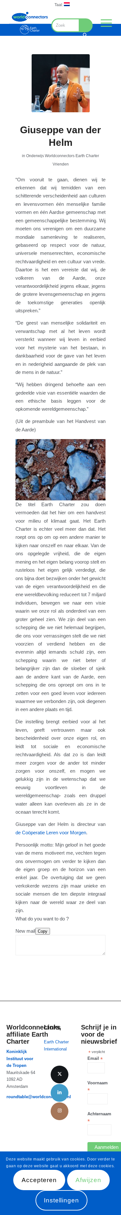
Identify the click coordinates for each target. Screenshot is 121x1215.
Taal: (59, 5)
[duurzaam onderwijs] (61, 83)
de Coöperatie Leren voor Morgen (50, 832)
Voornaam (97, 1086)
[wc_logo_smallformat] (29, 23)
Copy (42, 931)
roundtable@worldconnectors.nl (38, 1096)
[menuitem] (62, 4)
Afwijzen (88, 1180)
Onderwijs (35, 156)
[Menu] (103, 23)
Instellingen (61, 1200)
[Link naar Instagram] (59, 1111)
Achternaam (99, 1117)
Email (95, 1058)
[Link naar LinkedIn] (59, 1093)
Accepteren (39, 1180)
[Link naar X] (59, 1074)
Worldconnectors (60, 156)
